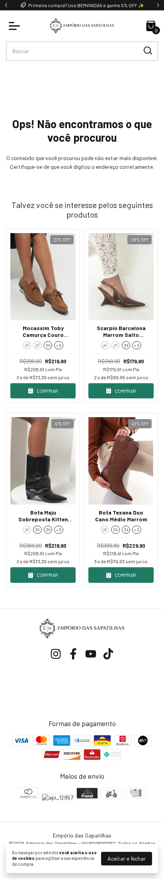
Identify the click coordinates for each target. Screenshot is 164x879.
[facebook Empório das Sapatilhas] (73, 654)
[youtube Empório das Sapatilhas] (91, 654)
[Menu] (16, 26)
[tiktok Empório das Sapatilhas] (108, 654)
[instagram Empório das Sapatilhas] (55, 654)
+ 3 (58, 345)
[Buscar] (147, 50)
